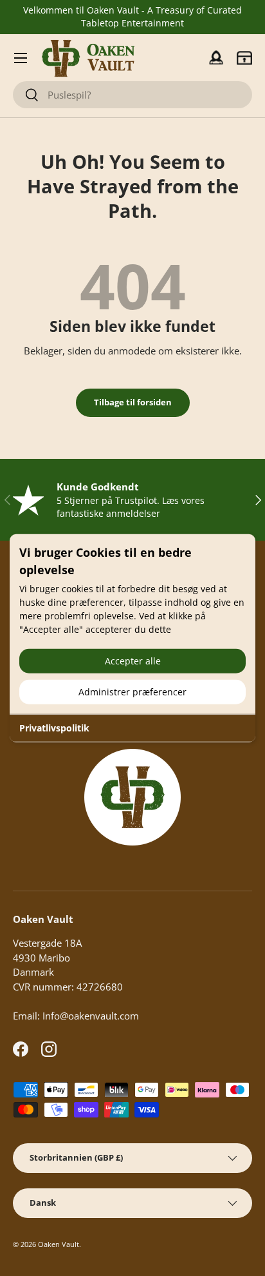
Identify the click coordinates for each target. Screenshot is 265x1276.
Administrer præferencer (132, 692)
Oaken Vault (58, 1244)
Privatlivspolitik (54, 728)
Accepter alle (133, 661)
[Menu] (20, 58)
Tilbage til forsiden (133, 402)
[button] (244, 58)
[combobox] (132, 94)
